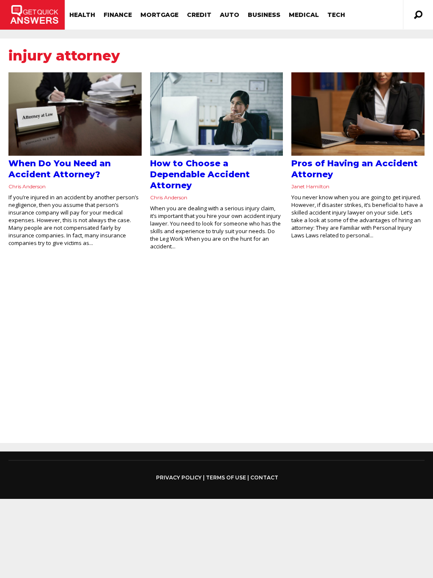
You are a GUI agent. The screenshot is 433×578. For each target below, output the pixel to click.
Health (82, 15)
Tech (336, 15)
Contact (264, 477)
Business (264, 15)
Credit (199, 15)
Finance (118, 15)
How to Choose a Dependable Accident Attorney (200, 174)
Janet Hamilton (310, 186)
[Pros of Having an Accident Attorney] (358, 114)
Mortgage (159, 15)
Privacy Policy (179, 477)
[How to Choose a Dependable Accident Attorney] (216, 114)
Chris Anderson (27, 186)
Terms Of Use (226, 477)
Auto (229, 15)
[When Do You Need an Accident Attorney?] (75, 114)
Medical (304, 15)
